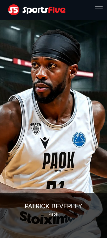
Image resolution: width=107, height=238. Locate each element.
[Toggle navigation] (99, 8)
